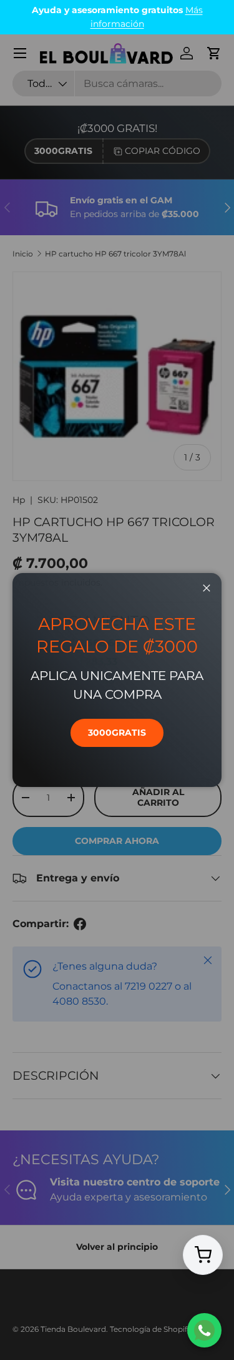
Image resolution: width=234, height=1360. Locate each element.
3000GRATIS (117, 732)
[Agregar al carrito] (203, 1256)
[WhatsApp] (204, 1330)
